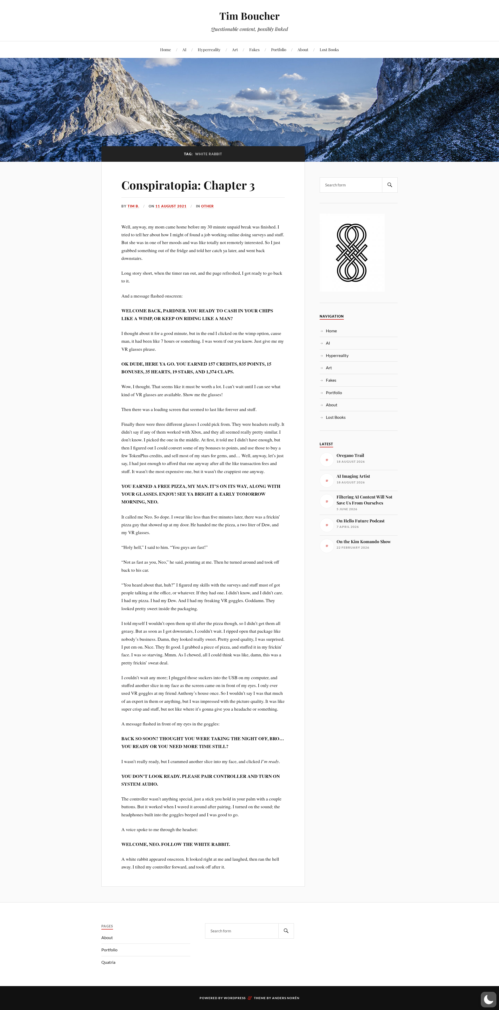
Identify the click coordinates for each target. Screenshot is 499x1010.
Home (165, 49)
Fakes (254, 49)
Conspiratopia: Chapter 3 (188, 184)
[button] (488, 999)
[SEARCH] (390, 185)
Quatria (108, 962)
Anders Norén (285, 998)
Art (235, 49)
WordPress (235, 998)
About (303, 49)
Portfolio (278, 49)
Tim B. (133, 206)
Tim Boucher (249, 15)
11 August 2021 (171, 206)
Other (207, 206)
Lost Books (329, 49)
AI (184, 49)
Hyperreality (209, 49)
